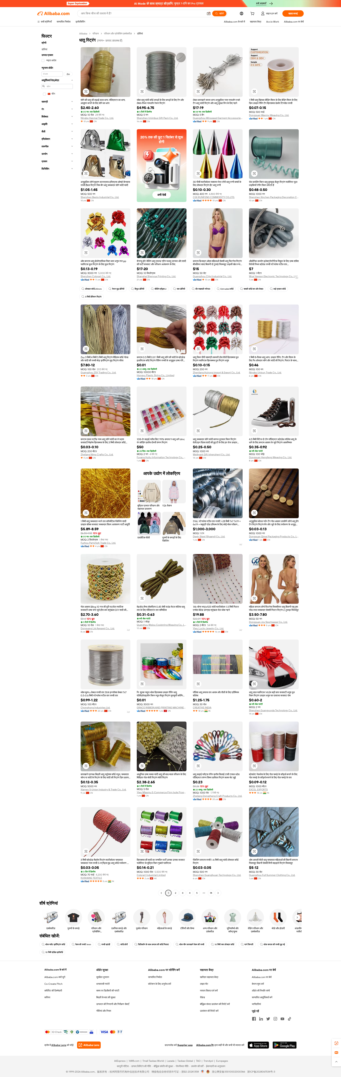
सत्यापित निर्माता (155, 977)
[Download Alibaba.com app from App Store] (258, 1045)
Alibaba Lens (58, 1045)
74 (211, 893)
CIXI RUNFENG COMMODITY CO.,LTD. (214, 197)
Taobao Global (185, 1060)
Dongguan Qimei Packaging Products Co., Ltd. (274, 536)
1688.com (134, 1060)
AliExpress (120, 1060)
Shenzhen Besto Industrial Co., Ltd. (100, 197)
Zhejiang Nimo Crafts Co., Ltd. (97, 454)
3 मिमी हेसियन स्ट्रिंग (93, 296)
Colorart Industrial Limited (151, 875)
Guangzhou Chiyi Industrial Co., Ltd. (212, 276)
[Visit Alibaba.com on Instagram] (275, 1019)
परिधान (96, 33)
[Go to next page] (218, 893)
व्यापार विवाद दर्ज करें (209, 990)
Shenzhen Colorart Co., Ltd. (96, 276)
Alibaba (83, 33)
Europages (222, 1060)
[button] (209, 13)
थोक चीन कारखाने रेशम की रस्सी (191, 944)
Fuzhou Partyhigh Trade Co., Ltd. (98, 542)
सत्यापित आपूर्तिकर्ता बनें (262, 997)
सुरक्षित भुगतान (102, 977)
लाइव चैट (204, 983)
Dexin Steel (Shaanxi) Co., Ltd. (209, 536)
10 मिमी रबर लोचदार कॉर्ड (224, 944)
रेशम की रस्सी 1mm (83, 944)
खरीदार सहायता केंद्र (209, 977)
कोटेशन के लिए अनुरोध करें (159, 983)
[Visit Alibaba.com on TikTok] (289, 1019)
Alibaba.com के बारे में (55, 969)
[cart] (253, 14)
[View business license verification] (202, 1071)
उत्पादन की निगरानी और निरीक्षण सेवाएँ (112, 1004)
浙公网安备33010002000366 (228, 1071)
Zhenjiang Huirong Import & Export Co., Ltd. (216, 372)
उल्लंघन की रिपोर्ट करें (209, 1010)
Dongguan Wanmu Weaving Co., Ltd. (269, 115)
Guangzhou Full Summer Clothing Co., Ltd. (272, 875)
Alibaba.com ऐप (205, 1045)
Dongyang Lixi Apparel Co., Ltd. (98, 628)
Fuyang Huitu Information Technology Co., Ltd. (161, 457)
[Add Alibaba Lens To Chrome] (89, 1045)
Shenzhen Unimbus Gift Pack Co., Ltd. (157, 118)
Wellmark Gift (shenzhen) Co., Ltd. (211, 454)
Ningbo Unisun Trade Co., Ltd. (265, 372)
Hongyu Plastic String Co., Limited (155, 375)
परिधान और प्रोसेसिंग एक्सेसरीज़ (118, 33)
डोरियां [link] (140, 33)
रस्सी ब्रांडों (105, 944)
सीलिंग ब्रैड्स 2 (160, 289)
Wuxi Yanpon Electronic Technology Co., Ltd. (273, 276)
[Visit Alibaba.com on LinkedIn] (261, 1019)
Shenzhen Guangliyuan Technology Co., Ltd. (217, 875)
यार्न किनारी (248, 944)
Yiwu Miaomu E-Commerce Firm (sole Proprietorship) (161, 792)
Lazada (170, 1060)
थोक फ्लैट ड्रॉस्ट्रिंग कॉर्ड (55, 944)
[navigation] (57, 464)
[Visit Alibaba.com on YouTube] (282, 1019)
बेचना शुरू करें (258, 983)
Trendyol (208, 1060)
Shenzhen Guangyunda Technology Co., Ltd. (273, 710)
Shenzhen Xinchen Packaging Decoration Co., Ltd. (274, 197)
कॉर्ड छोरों (124, 944)
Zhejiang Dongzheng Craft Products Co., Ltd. (217, 795)
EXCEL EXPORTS (258, 789)
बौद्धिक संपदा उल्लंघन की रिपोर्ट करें (215, 1004)
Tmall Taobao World (153, 1060)
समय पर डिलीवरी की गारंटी (107, 990)
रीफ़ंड (202, 997)
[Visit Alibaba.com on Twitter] (268, 1019)
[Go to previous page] (161, 893)
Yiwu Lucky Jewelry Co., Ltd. (208, 628)
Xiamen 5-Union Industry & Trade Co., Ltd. (103, 789)
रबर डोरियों (181, 289)
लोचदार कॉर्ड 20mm (93, 289)
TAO (198, 1060)
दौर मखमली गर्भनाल (202, 289)
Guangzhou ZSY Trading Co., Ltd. (98, 372)
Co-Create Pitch (53, 983)
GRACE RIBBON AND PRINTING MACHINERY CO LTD (161, 707)
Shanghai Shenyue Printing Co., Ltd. (156, 276)
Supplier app (185, 1045)
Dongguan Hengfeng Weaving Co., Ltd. (270, 457)
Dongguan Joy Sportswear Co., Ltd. (268, 622)
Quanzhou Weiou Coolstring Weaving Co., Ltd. (161, 624)
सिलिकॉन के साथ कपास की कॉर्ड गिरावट (153, 944)
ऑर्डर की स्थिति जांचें (261, 990)
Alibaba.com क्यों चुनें (54, 977)
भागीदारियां (256, 1004)
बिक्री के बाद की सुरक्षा (105, 997)
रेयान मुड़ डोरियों (118, 289)
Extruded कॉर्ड (226, 289)
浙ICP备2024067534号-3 (261, 1071)
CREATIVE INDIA (202, 707)
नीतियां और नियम (103, 1010)
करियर (47, 997)
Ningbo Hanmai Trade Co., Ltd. (97, 118)
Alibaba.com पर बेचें (262, 977)
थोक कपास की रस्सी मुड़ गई (274, 944)
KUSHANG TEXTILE (91, 877)
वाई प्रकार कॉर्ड (280, 289)
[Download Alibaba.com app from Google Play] (285, 1045)
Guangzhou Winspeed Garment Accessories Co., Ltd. (218, 118)
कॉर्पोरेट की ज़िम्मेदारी (53, 990)
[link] (336, 1043)
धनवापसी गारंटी (103, 983)
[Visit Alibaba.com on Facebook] (254, 1019)
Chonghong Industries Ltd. (95, 707)
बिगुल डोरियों (139, 289)
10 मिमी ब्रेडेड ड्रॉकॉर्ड (54, 952)
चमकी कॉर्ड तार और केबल (253, 289)
